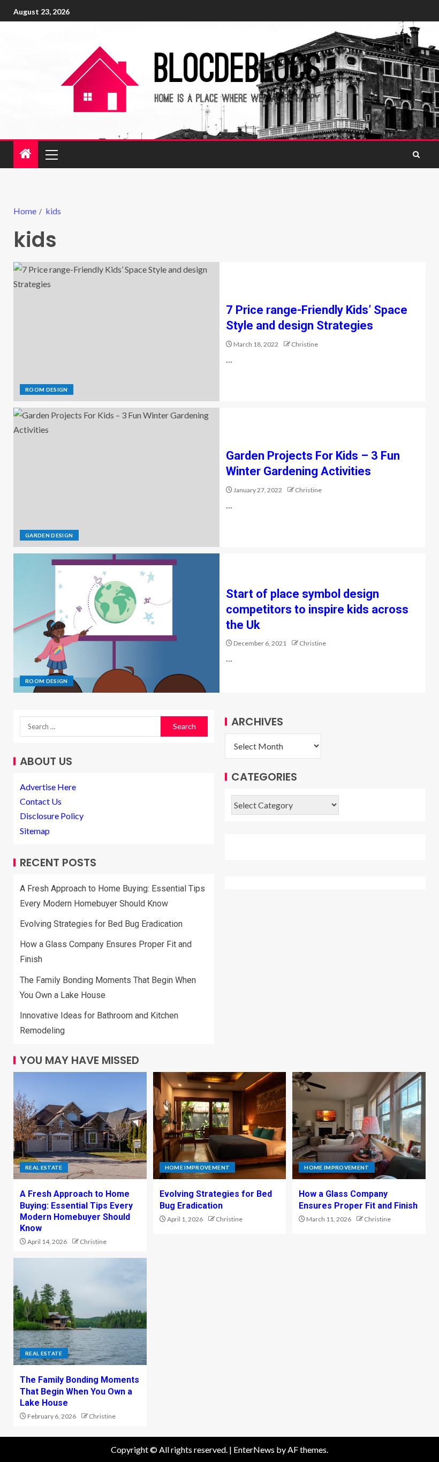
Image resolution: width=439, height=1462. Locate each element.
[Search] (416, 154)
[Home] (26, 154)
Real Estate (44, 1167)
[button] (51, 154)
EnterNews (254, 1449)
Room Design (46, 389)
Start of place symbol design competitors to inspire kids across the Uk (317, 609)
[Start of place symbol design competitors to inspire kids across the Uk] (116, 623)
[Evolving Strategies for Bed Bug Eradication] (219, 1125)
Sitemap (35, 831)
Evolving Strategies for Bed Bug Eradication (101, 924)
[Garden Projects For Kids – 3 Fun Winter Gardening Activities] (116, 477)
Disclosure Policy (52, 816)
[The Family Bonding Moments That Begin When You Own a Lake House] (80, 1311)
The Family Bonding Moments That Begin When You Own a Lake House (79, 1391)
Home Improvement (197, 1167)
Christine (304, 344)
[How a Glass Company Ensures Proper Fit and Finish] (359, 1125)
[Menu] (51, 154)
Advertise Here (48, 787)
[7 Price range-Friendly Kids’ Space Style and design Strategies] (116, 331)
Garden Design (49, 535)
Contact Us (41, 801)
